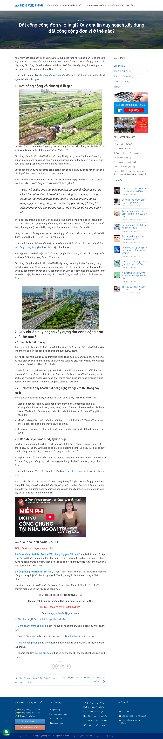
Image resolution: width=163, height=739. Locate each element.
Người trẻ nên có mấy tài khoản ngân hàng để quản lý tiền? (135, 276)
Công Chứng (76, 736)
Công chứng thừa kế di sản (32, 625)
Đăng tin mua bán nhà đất (94, 725)
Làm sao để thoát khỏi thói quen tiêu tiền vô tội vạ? (134, 190)
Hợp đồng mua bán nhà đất (95, 716)
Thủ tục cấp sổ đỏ (72, 5)
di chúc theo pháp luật (74, 471)
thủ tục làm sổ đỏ (43, 653)
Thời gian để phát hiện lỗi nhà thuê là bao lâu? (134, 288)
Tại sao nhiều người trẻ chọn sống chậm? (133, 237)
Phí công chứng (31, 727)
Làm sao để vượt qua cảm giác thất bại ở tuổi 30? (134, 263)
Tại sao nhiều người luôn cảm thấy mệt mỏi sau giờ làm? (134, 214)
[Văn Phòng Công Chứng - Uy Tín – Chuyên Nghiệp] (29, 5)
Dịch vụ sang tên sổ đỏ (93, 707)
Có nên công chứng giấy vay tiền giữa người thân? (133, 201)
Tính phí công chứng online (95, 720)
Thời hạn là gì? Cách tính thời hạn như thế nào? (42, 619)
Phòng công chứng (90, 736)
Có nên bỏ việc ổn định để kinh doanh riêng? (134, 226)
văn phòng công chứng (55, 75)
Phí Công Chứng (116, 5)
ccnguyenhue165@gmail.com (63, 613)
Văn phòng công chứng (93, 702)
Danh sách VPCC (56, 718)
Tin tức (129, 5)
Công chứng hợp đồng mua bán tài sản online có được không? (134, 250)
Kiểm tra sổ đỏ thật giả (93, 711)
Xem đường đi (30, 721)
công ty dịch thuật (65, 636)
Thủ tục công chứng (95, 5)
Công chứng (52, 5)
